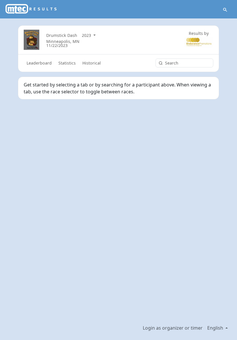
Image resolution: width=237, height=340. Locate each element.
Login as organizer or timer (173, 328)
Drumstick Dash (61, 35)
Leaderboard (39, 63)
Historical (91, 63)
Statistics (67, 63)
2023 (87, 35)
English (215, 328)
